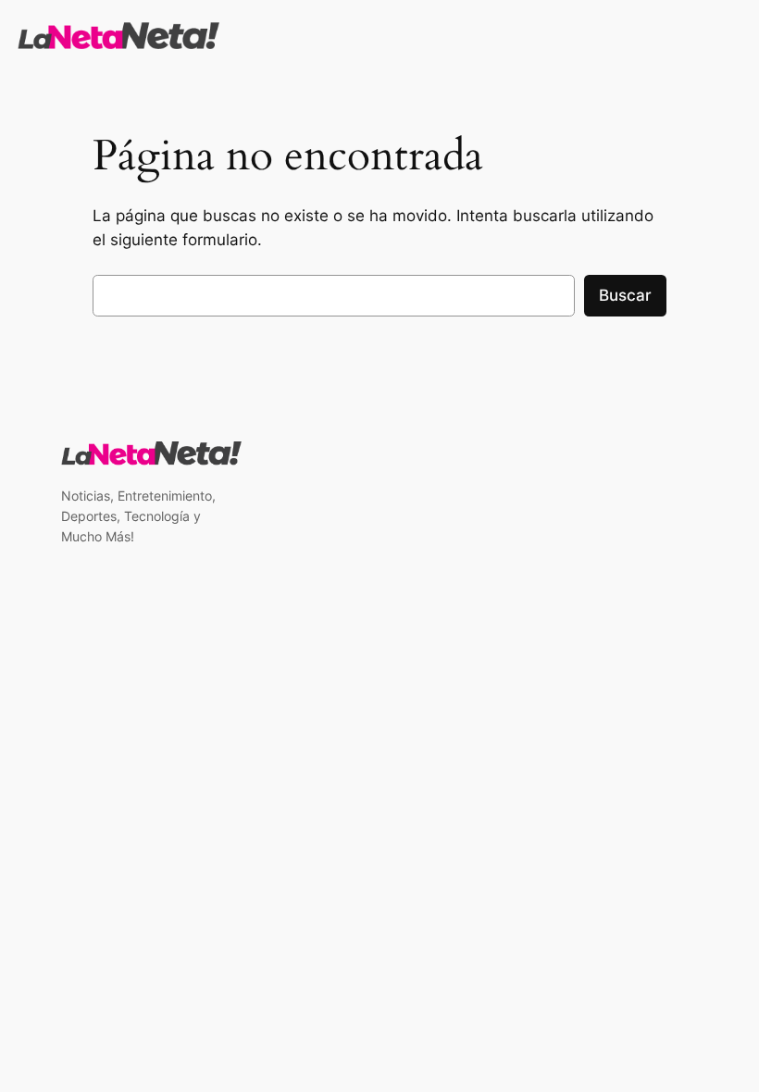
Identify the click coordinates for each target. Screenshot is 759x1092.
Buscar (625, 295)
